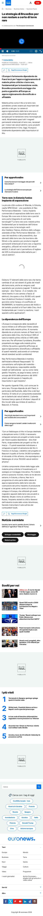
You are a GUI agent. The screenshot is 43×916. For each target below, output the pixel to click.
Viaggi (4, 867)
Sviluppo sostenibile (13, 535)
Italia (36, 817)
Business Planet (32, 9)
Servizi (4, 887)
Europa (4, 852)
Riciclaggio (31, 535)
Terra (25, 857)
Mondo (25, 852)
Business (8, 9)
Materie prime (10, 540)
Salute (25, 862)
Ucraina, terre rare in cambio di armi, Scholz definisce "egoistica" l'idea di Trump (18, 526)
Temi (4, 847)
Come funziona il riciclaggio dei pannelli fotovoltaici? (20, 183)
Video (4, 871)
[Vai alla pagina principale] (8, 3)
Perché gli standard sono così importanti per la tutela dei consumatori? (20, 416)
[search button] (39, 786)
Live (37, 3)
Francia (32, 806)
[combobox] (21, 786)
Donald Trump (27, 823)
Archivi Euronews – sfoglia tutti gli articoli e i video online (32, 878)
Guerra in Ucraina (15, 806)
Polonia (13, 823)
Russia (15, 812)
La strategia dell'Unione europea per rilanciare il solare (18, 191)
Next (4, 862)
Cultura (25, 867)
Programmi (27, 871)
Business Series (19, 9)
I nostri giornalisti (8, 876)
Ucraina (25, 817)
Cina (12, 828)
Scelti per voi (10, 585)
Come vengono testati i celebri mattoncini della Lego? (20, 424)
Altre (4, 893)
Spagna (28, 812)
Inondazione (10, 817)
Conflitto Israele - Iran (21, 801)
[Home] (2, 9)
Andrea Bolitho (8, 60)
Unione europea (26, 828)
